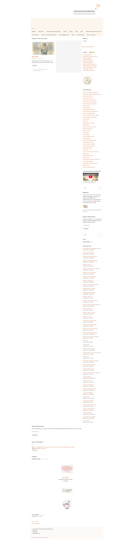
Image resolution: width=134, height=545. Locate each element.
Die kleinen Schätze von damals (89, 64)
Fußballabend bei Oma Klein (88, 142)
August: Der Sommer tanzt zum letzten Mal (91, 268)
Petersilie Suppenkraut (87, 59)
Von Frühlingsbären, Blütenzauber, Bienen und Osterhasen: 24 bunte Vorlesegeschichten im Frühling (54, 447)
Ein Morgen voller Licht (87, 54)
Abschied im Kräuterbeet (87, 96)
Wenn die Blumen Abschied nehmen (90, 103)
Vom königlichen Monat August (89, 109)
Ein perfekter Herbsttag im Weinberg (90, 92)
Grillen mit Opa (86, 132)
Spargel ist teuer (86, 157)
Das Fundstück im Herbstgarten (89, 416)
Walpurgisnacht (86, 153)
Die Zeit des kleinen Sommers (89, 136)
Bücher (73, 34)
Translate (40, 516)
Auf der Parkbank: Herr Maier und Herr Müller (92, 352)
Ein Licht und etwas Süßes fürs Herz (90, 332)
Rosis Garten (85, 121)
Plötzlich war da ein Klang (88, 60)
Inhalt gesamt (41, 31)
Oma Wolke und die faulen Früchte (89, 126)
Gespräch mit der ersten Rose (89, 146)
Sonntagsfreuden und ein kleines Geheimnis (91, 159)
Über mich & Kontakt (91, 34)
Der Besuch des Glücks (87, 380)
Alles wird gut (85, 149)
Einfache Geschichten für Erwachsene (49, 34)
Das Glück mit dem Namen (88, 384)
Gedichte (34, 69)
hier (87, 211)
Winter (82, 31)
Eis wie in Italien (86, 119)
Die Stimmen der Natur (89, 46)
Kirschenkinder (86, 124)
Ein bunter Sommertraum (88, 128)
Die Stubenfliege (86, 134)
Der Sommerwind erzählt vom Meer (90, 117)
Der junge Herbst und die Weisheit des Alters (91, 304)
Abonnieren (86, 228)
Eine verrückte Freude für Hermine (89, 67)
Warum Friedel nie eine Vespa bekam (90, 111)
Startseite (34, 31)
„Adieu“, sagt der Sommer (88, 68)
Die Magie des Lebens (87, 147)
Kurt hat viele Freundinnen (88, 161)
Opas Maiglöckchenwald (87, 155)
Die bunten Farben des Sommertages (90, 300)
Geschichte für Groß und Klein (42, 69)
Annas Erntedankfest (87, 376)
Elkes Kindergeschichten (64, 34)
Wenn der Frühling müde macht (89, 167)
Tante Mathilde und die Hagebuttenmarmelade (92, 94)
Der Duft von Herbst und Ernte (89, 348)
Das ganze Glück (86, 105)
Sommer (71, 31)
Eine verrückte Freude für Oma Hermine (91, 360)
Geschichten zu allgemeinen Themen (53, 31)
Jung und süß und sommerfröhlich (89, 320)
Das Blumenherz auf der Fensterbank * (90, 163)
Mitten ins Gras (86, 165)
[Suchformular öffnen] (39, 22)
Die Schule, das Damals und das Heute (90, 284)
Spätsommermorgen (87, 107)
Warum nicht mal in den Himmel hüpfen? (91, 115)
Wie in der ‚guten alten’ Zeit (88, 368)
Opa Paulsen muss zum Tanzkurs (89, 99)
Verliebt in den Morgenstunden (89, 113)
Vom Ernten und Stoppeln (88, 392)
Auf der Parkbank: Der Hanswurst (89, 101)
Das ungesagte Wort (87, 138)
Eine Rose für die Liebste (88, 62)
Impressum (35, 530)
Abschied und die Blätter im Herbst (89, 388)
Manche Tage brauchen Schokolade (90, 65)
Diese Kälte (35, 56)
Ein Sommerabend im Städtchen (89, 144)
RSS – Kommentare (36, 523)
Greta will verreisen (87, 130)
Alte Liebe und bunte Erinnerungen (89, 140)
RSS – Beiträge (35, 521)
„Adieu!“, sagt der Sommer (88, 98)
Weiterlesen (35, 65)
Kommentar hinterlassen (37, 70)
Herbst (76, 31)
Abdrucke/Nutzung (80, 34)
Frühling (65, 31)
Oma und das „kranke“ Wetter (89, 123)
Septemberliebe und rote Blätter (89, 70)
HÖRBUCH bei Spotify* (41, 448)
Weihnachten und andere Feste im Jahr (93, 31)
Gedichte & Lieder (35, 34)
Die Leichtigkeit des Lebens (88, 400)
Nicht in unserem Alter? (87, 57)
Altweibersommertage (87, 412)
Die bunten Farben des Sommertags (90, 56)
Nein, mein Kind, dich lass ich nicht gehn (91, 151)
